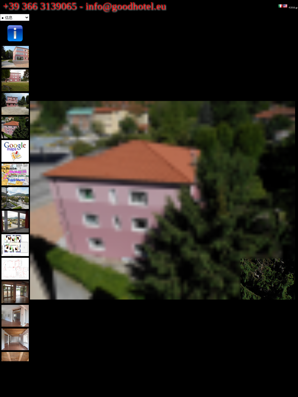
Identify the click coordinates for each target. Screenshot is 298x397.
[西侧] (15, 127)
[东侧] (15, 80)
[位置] (15, 151)
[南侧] (15, 104)
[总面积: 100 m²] (15, 292)
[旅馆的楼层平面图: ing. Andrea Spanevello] (15, 245)
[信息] (15, 33)
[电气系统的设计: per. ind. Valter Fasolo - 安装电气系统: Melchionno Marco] (15, 269)
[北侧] (15, 57)
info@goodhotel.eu (125, 6)
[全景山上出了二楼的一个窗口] (15, 198)
